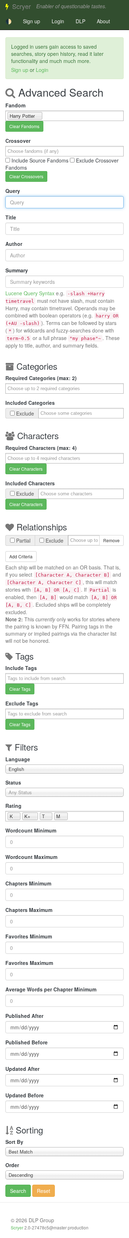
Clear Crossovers (26, 176)
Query (12, 190)
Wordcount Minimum (30, 830)
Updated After (22, 1068)
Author (13, 243)
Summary (16, 270)
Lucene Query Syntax (29, 293)
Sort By (14, 1141)
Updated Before (24, 1095)
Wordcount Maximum (31, 856)
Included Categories (30, 402)
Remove (111, 540)
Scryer (21, 6)
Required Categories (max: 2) (41, 378)
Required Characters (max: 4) (41, 447)
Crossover (17, 140)
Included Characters (30, 483)
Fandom (15, 105)
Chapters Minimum (28, 883)
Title (10, 217)
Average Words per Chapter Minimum (50, 989)
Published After (24, 1015)
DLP (80, 21)
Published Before (26, 1042)
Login (58, 21)
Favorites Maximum (29, 962)
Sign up (31, 21)
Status (13, 782)
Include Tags (21, 667)
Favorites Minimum (28, 936)
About (103, 21)
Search (18, 1190)
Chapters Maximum (28, 909)
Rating (13, 805)
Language (17, 759)
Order (12, 1165)
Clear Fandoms (24, 126)
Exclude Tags (21, 703)
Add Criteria (21, 556)
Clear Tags (19, 689)
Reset (43, 1190)
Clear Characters (26, 469)
